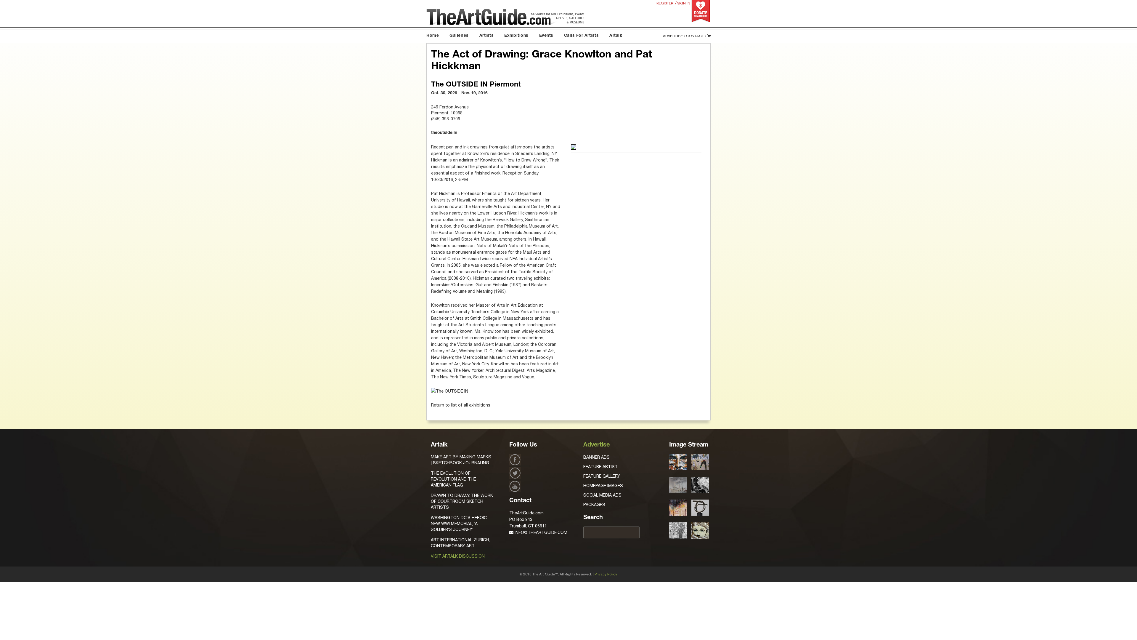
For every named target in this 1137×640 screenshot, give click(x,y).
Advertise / (674, 36)
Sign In (683, 3)
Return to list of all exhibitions (460, 405)
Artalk (615, 36)
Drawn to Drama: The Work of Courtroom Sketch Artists (462, 501)
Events (546, 36)
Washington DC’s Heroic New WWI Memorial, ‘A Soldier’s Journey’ (459, 523)
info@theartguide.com (540, 532)
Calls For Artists (581, 36)
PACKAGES (594, 504)
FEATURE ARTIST (600, 466)
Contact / (696, 36)
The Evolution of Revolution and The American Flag (453, 479)
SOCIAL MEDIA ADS (602, 495)
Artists (486, 36)
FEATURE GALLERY (601, 476)
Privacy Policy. (606, 574)
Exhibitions (516, 36)
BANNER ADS (596, 457)
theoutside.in (444, 133)
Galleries (459, 36)
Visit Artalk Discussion (458, 556)
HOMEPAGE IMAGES (603, 485)
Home (432, 36)
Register (664, 3)
